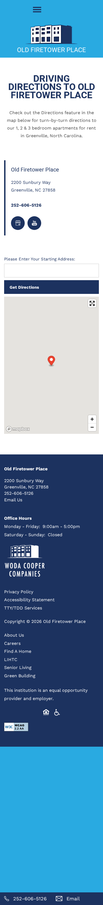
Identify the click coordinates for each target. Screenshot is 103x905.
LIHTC (10, 659)
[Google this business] (18, 223)
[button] (51, 361)
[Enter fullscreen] (92, 303)
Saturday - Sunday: (24, 534)
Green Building (19, 675)
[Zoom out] (92, 427)
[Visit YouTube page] (34, 223)
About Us (14, 635)
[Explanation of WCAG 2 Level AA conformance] (16, 726)
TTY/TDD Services (23, 608)
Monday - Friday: (22, 526)
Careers (12, 643)
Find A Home (17, 651)
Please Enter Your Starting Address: (39, 259)
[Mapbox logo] (18, 429)
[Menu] (37, 9)
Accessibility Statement (29, 599)
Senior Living (18, 667)
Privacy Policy (18, 591)
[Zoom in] (92, 419)
